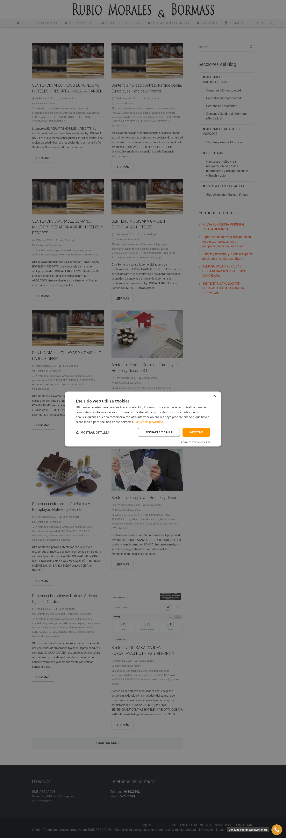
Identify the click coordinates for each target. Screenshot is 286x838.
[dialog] (143, 418)
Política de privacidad (148, 422)
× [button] (214, 396)
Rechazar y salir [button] (159, 432)
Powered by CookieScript (195, 442)
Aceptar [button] (196, 432)
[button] (92, 432)
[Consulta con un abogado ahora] (276, 829)
